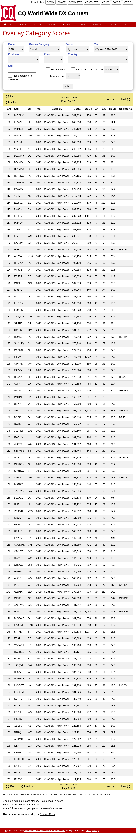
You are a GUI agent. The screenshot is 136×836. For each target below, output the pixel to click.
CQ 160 (105, 2)
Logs (82, 24)
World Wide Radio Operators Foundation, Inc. (44, 830)
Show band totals (60, 69)
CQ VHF (116, 2)
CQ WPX (62, 2)
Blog (127, 24)
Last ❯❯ (126, 99)
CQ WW (50, 2)
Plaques (37, 24)
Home (9, 24)
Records (67, 24)
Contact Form (47, 814)
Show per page (57, 76)
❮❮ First (10, 96)
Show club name (85, 69)
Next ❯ (111, 99)
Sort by (100, 69)
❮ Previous (11, 102)
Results (52, 24)
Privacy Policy (92, 830)
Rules (22, 24)
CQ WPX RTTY (92, 2)
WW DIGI (128, 2)
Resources (97, 24)
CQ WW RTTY (75, 2)
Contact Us (111, 24)
